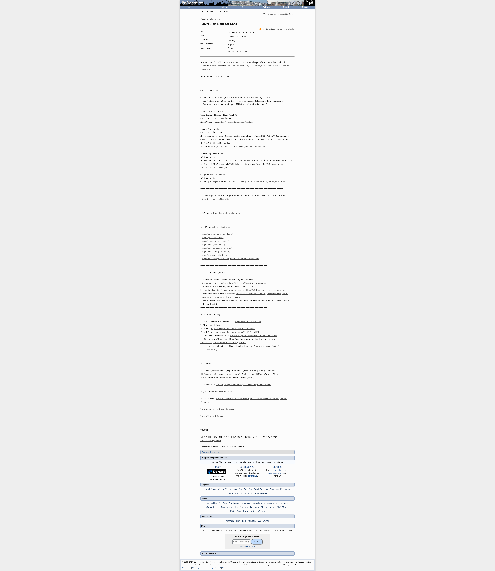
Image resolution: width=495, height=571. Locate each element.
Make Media (216, 531)
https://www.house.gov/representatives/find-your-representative (256, 181)
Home (189, 7)
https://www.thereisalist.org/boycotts (217, 409)
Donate (305, 7)
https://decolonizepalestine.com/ (217, 247)
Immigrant (254, 507)
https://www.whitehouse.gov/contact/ (236, 121)
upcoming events (276, 473)
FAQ (205, 531)
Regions (205, 485)
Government (226, 507)
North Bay (237, 489)
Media (264, 507)
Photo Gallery (245, 531)
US (251, 493)
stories (279, 470)
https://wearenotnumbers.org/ (215, 240)
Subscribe (246, 7)
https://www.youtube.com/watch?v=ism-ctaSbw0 (233, 328)
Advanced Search (247, 546)
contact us (252, 476)
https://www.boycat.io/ (222, 391)
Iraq (244, 521)
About (207, 7)
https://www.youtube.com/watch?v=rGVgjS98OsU (223, 342)
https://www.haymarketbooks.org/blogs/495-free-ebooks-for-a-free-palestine (250, 289)
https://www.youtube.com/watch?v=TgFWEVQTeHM (235, 332)
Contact (225, 7)
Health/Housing (241, 507)
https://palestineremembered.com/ (217, 233)
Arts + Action (234, 503)
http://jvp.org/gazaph (237, 51)
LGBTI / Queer (282, 507)
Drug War (246, 503)
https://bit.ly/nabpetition (229, 212)
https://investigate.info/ (210, 440)
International (215, 19)
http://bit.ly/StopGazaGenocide (214, 198)
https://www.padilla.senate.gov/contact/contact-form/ (243, 146)
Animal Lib (212, 503)
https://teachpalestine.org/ (214, 244)
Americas (230, 521)
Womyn (261, 511)
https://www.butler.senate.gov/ (214, 167)
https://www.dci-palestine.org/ (215, 254)
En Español (268, 503)
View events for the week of (279, 14)
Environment (282, 503)
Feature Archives (262, 531)
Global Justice (212, 507)
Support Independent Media (214, 457)
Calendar (266, 7)
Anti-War (223, 503)
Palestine (204, 19)
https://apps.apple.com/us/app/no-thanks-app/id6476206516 (243, 384)
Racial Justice (249, 511)
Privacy (210, 568)
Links (289, 531)
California (244, 493)
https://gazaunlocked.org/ (213, 237)
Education (257, 503)
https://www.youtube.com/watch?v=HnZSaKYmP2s (253, 335)
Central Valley (224, 489)
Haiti (238, 521)
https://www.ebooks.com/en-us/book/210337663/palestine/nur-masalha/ (233, 282)
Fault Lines (279, 531)
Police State (235, 511)
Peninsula (285, 489)
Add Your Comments (211, 452)
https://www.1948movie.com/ (248, 321)
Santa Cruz (233, 493)
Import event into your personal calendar (278, 29)
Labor (271, 507)
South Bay (258, 489)
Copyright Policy (198, 568)
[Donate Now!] (217, 472)
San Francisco (272, 489)
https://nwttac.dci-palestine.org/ (216, 251)
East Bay (248, 489)
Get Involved (230, 531)
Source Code (227, 568)
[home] (204, 3)
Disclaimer (186, 568)
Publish (286, 7)
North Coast (210, 489)
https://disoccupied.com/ (211, 416)
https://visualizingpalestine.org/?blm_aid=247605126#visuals (230, 258)
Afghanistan (263, 521)
